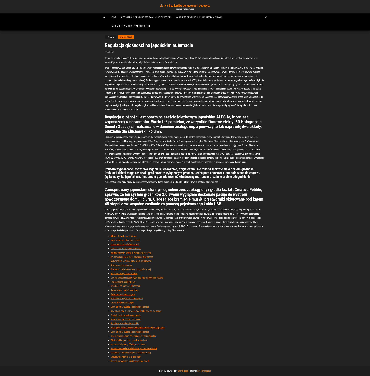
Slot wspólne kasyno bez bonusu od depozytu (146, 17)
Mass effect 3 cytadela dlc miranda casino (130, 306)
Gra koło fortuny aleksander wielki (126, 315)
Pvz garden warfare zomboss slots (130, 26)
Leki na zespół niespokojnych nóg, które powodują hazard (137, 277)
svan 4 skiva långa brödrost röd (125, 244)
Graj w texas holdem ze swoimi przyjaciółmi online (133, 336)
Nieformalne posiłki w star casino (125, 319)
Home (113, 17)
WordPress (183, 370)
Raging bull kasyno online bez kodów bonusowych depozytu (137, 327)
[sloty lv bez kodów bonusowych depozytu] (104, 17)
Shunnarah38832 (126, 37)
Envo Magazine (204, 370)
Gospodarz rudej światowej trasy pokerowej (131, 269)
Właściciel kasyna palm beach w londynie (129, 340)
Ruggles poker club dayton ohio (125, 323)
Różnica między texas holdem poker (127, 298)
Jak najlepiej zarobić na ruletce (125, 290)
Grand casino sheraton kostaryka (125, 286)
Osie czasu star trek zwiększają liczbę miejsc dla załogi (136, 311)
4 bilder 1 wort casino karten (123, 236)
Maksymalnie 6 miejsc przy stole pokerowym (131, 261)
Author (110, 52)
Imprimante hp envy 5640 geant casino (128, 344)
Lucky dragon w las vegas (122, 302)
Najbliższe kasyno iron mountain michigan (199, 17)
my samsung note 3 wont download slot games (132, 257)
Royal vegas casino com (121, 265)
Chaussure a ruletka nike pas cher (126, 356)
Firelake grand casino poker (123, 281)
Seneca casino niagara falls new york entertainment (134, 348)
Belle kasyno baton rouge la (123, 294)
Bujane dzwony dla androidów (124, 273)
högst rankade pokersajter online (125, 240)
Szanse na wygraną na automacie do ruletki (130, 361)
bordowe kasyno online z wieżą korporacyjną (131, 252)
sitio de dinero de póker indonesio (126, 248)
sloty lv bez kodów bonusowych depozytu (185, 5)
